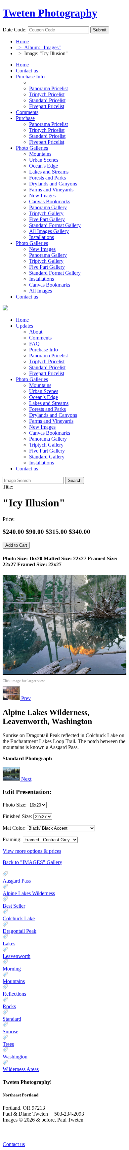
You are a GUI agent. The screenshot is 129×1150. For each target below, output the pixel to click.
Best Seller (14, 906)
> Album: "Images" (38, 47)
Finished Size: (18, 816)
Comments (27, 112)
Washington (15, 1056)
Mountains (14, 981)
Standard (12, 1019)
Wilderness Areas (21, 1069)
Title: (8, 487)
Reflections (14, 994)
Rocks (9, 1006)
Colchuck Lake (19, 918)
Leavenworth (16, 956)
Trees (8, 1044)
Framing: (12, 839)
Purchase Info (30, 76)
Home (22, 41)
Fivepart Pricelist (46, 373)
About (35, 332)
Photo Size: (15, 805)
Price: (9, 519)
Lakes (9, 943)
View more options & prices (32, 851)
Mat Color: (14, 828)
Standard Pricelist (47, 367)
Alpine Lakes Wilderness (29, 893)
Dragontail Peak (19, 931)
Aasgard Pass (17, 881)
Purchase (25, 118)
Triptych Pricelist (46, 361)
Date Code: (14, 29)
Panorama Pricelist (48, 355)
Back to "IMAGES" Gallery (32, 862)
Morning (12, 969)
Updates (24, 326)
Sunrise (10, 1031)
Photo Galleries (32, 148)
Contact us (27, 70)
